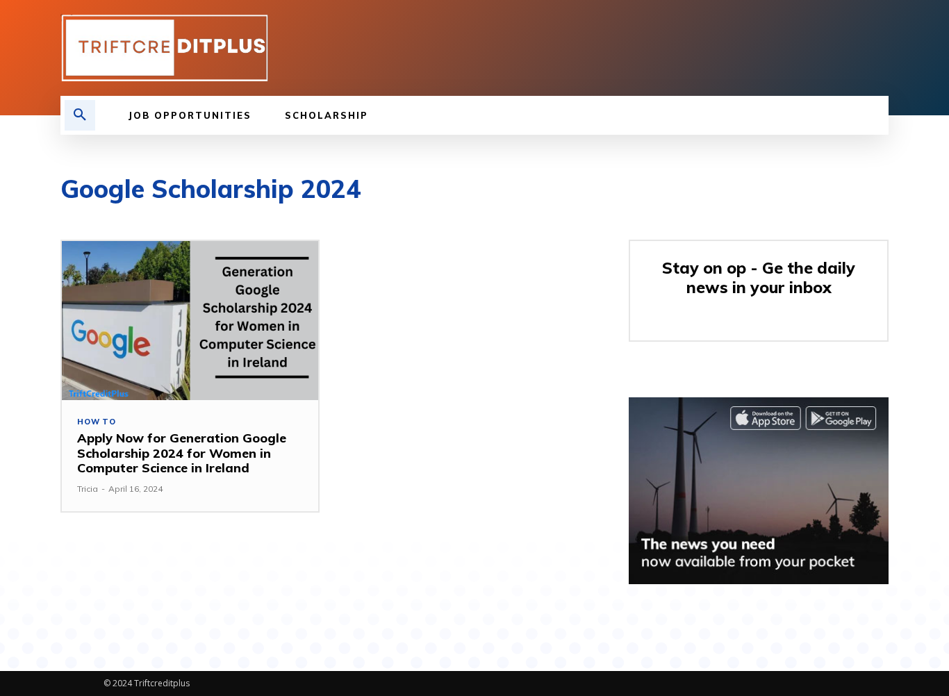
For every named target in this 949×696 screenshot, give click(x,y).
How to (96, 422)
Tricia (87, 488)
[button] (80, 115)
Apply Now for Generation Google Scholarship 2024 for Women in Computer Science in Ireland (181, 453)
